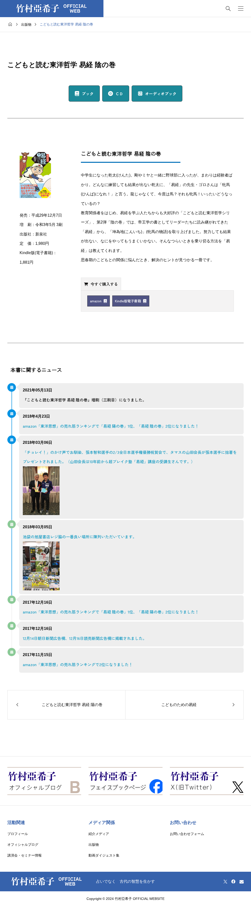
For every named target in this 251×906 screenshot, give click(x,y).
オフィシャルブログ (22, 845)
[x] (225, 881)
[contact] (241, 882)
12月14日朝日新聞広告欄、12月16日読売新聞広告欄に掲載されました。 (85, 638)
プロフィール (17, 834)
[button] (84, 93)
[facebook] (233, 881)
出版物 (93, 845)
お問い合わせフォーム (187, 834)
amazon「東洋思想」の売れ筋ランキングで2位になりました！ (78, 664)
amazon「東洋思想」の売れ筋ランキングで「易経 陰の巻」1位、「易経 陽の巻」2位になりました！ (111, 612)
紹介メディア (98, 834)
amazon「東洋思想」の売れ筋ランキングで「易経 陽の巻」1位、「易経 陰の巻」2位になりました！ (111, 426)
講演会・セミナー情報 (24, 855)
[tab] (101, 284)
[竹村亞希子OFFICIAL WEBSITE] (51, 8)
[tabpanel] (157, 301)
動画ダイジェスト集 (103, 855)
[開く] (241, 8)
